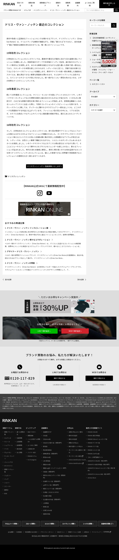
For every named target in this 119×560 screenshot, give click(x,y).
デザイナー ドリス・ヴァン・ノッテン (23, 251)
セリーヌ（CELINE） (65, 398)
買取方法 (58, 4)
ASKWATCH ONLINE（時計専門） (98, 461)
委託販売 (19, 449)
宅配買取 (19, 438)
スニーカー (7, 486)
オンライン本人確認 (75, 456)
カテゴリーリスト (98, 84)
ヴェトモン (7, 452)
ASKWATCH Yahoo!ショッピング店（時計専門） (101, 469)
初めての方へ (32, 432)
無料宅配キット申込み (76, 446)
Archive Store (92, 478)
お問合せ (86, 532)
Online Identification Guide (77, 460)
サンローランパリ (9, 457)
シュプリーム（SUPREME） (29, 400)
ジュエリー (7, 475)
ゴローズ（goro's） (96, 402)
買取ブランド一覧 (9, 433)
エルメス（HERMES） (33, 398)
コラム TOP (27, 10)
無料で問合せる (59, 378)
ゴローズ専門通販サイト (95, 457)
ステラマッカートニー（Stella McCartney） (37, 402)
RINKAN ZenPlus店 (93, 454)
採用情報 (106, 532)
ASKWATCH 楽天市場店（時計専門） (99, 464)
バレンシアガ (8, 462)
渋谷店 (45, 436)
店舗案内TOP (47, 432)
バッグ (6, 479)
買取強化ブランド (45, 4)
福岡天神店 (46, 514)
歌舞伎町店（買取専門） (50, 454)
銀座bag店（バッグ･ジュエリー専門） (55, 468)
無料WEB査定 (73, 436)
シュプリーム (8, 445)
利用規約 (19, 532)
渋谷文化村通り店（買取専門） (53, 443)
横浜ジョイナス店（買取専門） (53, 489)
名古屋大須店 (47, 496)
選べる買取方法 (21, 433)
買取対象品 (31, 4)
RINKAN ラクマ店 (93, 446)
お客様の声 (31, 449)
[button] (44, 331)
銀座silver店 (46, 464)
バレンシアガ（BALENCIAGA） (48, 400)
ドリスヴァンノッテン (40, 10)
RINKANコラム (32, 456)
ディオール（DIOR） (78, 398)
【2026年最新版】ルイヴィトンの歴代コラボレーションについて (104, 39)
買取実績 (67, 4)
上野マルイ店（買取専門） (51, 485)
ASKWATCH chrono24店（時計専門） (99, 474)
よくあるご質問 (90, 4)
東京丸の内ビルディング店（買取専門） (54, 476)
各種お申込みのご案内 (76, 432)
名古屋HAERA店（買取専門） (52, 499)
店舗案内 (77, 4)
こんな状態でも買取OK (34, 440)
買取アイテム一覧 (9, 470)
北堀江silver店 (47, 510)
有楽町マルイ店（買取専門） (52, 481)
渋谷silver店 (46, 439)
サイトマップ (96, 532)
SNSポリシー (61, 532)
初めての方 (20, 4)
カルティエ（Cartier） (12, 404)
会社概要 (10, 532)
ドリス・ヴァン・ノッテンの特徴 (21, 263)
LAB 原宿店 (46, 461)
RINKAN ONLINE (93, 432)
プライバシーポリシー (47, 532)
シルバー (7, 483)
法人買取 (19, 452)
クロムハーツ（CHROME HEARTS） (77, 402)
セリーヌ (7, 442)
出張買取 (19, 442)
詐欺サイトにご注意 (74, 532)
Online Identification (75, 463)
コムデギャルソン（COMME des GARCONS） (100, 398)
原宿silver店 (46, 457)
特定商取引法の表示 (31, 532)
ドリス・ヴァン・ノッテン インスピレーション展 (27, 227)
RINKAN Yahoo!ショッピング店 (97, 439)
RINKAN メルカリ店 (94, 450)
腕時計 (6, 490)
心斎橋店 (46, 503)
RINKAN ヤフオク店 (94, 443)
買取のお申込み (73, 443)
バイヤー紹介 (32, 452)
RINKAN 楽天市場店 (94, 436)
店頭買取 (19, 445)
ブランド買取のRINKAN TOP (12, 10)
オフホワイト (8, 466)
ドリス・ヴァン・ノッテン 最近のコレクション (65, 10)
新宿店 (45, 446)
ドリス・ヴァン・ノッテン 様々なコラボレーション (28, 239)
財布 (5, 493)
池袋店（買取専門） (49, 472)
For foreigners (32, 460)
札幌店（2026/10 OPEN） (51, 492)
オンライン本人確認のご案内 (77, 451)
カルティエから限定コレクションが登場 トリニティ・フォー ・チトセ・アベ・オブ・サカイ (104, 70)
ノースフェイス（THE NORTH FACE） (86, 400)
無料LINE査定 (73, 439)
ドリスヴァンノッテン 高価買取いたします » (44, 166)
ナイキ (6, 449)
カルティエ (7, 438)
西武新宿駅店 (47, 450)
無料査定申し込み (109, 4)
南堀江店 (46, 507)
